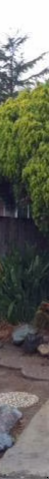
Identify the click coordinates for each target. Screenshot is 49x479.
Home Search (11, 1)
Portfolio (7, 1)
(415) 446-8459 (45, 1)
